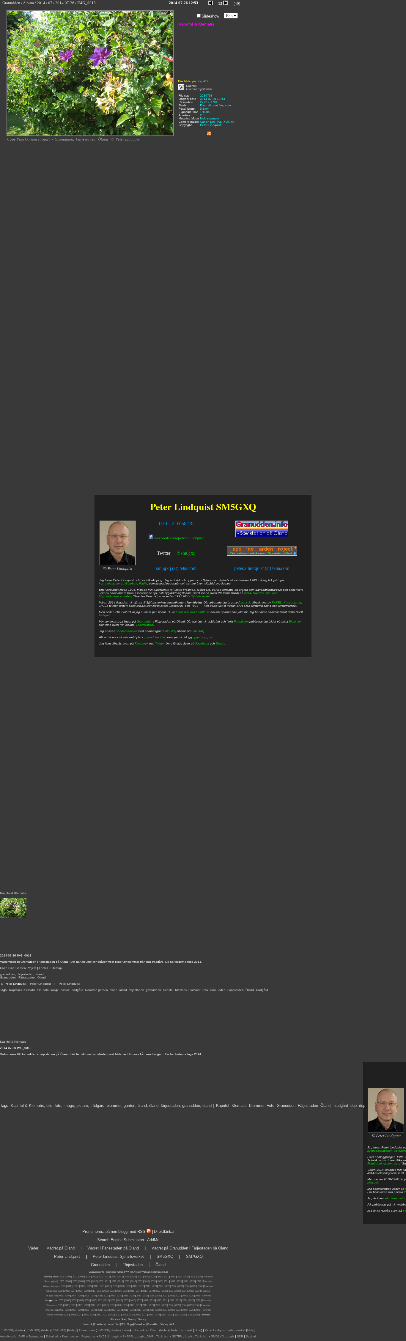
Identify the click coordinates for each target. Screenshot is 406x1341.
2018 (146, 1276)
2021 (166, 1276)
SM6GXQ (59, 1330)
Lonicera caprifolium (199, 89)
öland (40, 974)
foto (46, 990)
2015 (127, 1276)
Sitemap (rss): (51, 1281)
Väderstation (144, 624)
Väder (33, 1248)
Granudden (8, 977)
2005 (61, 1276)
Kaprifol (168, 990)
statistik (245, 602)
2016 (133, 1276)
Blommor (194, 990)
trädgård (77, 990)
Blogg (130, 1324)
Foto (205, 990)
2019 (153, 1276)
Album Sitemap (54, 1314)
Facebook (141, 643)
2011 (101, 1276)
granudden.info (154, 637)
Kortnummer (70, 1336)
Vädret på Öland (61, 1248)
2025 (193, 1276)
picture (65, 990)
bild (39, 990)
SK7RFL (128, 1336)
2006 (68, 1276)
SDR (240, 1336)
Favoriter (208, 1276)
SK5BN (104, 1336)
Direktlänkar (164, 1231)
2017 (140, 1276)
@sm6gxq (186, 553)
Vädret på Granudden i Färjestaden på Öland (190, 1248)
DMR (21, 1336)
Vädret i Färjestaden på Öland (113, 1248)
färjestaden (25, 974)
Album (120, 1272)
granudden (7, 974)
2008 (81, 1276)
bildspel (372, 1182)
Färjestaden (26, 977)
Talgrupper (36, 1336)
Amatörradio (8, 1336)
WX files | (136, 1272)
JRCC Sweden (254, 593)
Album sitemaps (51, 1286)
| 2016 (137, 1314)
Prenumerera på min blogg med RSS (113, 1231)
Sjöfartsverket (200, 596)
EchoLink (52, 1336)
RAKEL (277, 602)
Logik (115, 1336)
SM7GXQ (197, 631)
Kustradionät (292, 602)
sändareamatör (395, 1198)
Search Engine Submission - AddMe (128, 1240)
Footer (43, 968)
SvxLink (251, 1336)
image (55, 990)
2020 (159, 1276)
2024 (186, 1276)
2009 (88, 1276)
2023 (179, 1276)
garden (103, 990)
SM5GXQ (236, 506)
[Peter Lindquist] (386, 1131)
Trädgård (262, 990)
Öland (41, 977)
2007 (75, 1276)
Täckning (162, 1336)
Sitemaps (110, 1272)
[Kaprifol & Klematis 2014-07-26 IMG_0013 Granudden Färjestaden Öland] (90, 134)
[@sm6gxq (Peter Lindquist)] (170, 553)
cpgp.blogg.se (203, 637)
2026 (199, 1276)
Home (110, 1324)
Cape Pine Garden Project (18, 968)
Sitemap (56, 968)
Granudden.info (96, 1272)
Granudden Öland (145, 1330)
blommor (90, 990)
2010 (94, 1276)
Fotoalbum (241, 621)
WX (127, 1272)
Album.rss (51, 1291)
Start (123, 1319)
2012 (107, 1276)
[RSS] (209, 132)
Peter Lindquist (40, 983)
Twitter (163, 553)
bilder (20, 1330)
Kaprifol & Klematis (22, 990)
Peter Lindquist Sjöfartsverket (118, 1256)
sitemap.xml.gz (160, 1272)
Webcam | (146, 1272)
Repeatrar (88, 1336)
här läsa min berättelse (194, 612)
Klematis (181, 990)
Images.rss (51, 1295)
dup (353, 1105)
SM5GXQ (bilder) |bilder (113, 1330)
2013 (113, 1276)
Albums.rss (51, 1310)
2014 (120, 1276)
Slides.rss (51, 1305)
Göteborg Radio (136, 583)
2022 (172, 1276)
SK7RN (177, 1336)
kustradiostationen (380, 1150)
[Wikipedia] (181, 89)
